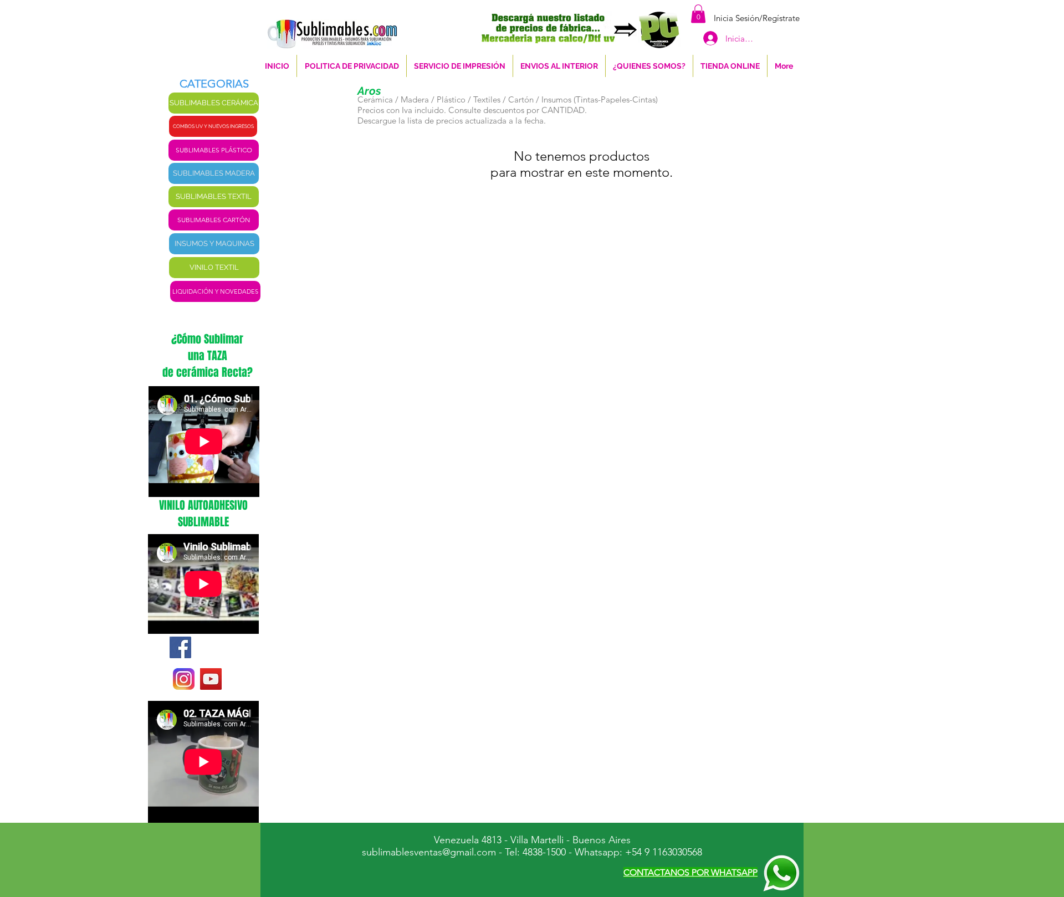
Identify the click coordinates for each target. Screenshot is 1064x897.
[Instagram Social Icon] (184, 679)
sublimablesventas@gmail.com (429, 852)
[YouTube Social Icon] (211, 679)
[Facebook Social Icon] (180, 647)
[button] (698, 13)
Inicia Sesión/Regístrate (757, 18)
